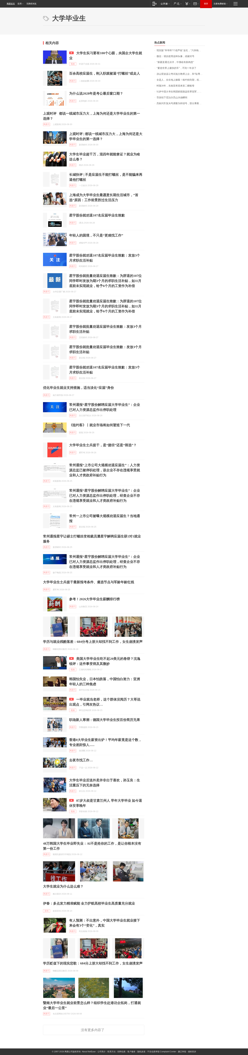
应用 (20, 4)
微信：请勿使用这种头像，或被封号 (175, 56)
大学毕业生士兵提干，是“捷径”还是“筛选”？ (103, 445)
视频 (73, 64)
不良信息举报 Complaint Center (161, 1051)
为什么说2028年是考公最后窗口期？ (96, 93)
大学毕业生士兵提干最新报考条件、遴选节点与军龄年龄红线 (88, 582)
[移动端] (154, 3)
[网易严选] (177, 3)
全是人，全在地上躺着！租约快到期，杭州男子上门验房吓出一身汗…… (181, 80)
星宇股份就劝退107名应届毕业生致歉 (97, 215)
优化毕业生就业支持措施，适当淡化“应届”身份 (78, 387)
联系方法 (111, 1051)
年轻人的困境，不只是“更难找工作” (96, 235)
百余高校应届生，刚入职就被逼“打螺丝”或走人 (104, 73)
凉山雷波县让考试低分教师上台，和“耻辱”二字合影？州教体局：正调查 (181, 74)
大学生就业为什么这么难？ (63, 886)
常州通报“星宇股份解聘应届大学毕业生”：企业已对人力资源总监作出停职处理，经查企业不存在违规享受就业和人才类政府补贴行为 (104, 495)
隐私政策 (141, 1051)
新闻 (47, 911)
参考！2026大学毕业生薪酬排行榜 (94, 599)
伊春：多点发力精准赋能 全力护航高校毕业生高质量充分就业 (89, 903)
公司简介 (102, 1051)
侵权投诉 (192, 1051)
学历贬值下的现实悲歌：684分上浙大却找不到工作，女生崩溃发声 (93, 963)
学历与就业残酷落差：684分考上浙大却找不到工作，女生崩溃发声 (93, 641)
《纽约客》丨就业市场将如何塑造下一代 (99, 425)
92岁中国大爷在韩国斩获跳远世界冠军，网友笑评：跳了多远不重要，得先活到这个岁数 (181, 91)
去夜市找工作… (81, 760)
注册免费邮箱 (220, 4)
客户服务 (131, 1051)
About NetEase (89, 1051)
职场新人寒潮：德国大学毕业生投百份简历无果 (104, 720)
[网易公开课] (165, 3)
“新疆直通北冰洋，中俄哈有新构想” (175, 62)
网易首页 (11, 4)
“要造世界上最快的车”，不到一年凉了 (176, 68)
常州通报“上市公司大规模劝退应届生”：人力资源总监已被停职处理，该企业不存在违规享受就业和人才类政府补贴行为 (104, 470)
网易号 (73, 81)
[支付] (187, 3)
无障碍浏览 (31, 4)
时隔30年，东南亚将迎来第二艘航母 (175, 85)
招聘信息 (121, 1051)
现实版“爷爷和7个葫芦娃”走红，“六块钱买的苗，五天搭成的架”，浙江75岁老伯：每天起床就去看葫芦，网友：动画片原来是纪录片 (181, 50)
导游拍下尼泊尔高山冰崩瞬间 (172, 97)
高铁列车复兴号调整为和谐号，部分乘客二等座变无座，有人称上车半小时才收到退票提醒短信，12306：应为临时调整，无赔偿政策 (181, 103)
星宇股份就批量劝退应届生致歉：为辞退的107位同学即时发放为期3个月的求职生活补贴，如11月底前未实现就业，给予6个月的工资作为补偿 (105, 281)
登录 (206, 4)
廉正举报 (182, 1051)
